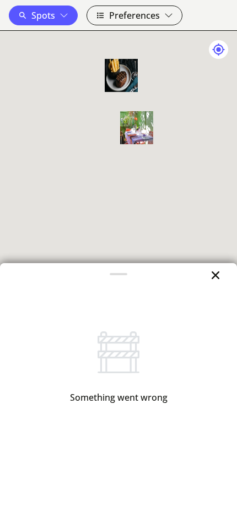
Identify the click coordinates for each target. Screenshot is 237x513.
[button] (43, 15)
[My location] (218, 49)
